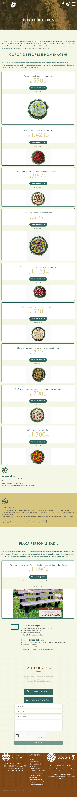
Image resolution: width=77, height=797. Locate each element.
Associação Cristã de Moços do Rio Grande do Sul (61, 776)
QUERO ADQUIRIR (38, 577)
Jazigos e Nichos (35, 768)
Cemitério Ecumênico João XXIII (62, 765)
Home (32, 759)
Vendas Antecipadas (36, 773)
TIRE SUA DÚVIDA (52, 4)
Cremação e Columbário (37, 770)
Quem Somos (34, 762)
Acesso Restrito (35, 779)
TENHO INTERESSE (38, 88)
